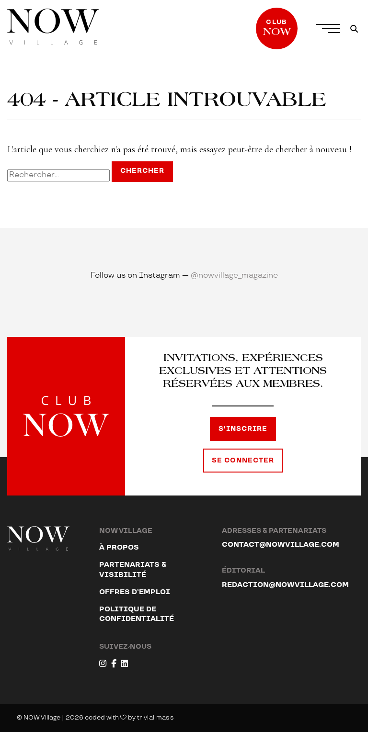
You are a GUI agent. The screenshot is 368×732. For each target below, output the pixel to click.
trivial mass (155, 717)
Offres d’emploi (134, 592)
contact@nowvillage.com (280, 545)
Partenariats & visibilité (132, 569)
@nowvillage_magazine (234, 275)
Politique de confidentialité (136, 614)
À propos (119, 547)
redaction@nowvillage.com (285, 585)
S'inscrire (242, 429)
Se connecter (243, 460)
